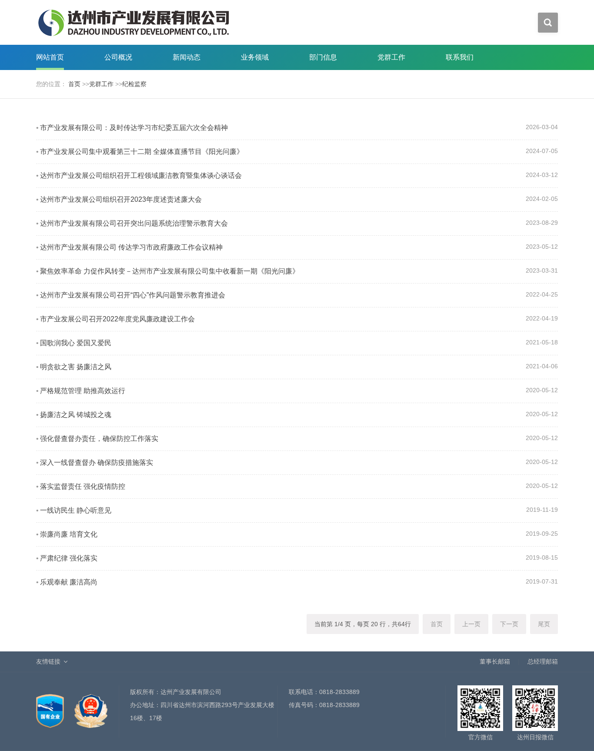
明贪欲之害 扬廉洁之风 (75, 366)
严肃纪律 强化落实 (68, 558)
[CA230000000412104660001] (51, 706)
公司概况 (118, 57)
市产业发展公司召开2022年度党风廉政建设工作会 (117, 319)
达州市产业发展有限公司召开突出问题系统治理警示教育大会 (134, 223)
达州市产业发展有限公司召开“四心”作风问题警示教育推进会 (132, 295)
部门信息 (323, 57)
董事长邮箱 (495, 661)
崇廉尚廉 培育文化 (68, 534)
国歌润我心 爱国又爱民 (75, 343)
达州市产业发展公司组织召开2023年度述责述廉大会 (121, 199)
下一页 (509, 624)
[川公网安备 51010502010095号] (90, 706)
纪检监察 (134, 83)
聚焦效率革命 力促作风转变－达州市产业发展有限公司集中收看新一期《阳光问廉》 (169, 271)
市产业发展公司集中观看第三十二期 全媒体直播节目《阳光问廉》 (142, 151)
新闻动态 (186, 57)
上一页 (471, 624)
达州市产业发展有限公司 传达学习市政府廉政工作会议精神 (131, 247)
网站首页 (50, 57)
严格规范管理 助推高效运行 (82, 390)
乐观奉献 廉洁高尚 (68, 582)
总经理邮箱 (542, 661)
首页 (74, 83)
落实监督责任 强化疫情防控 (82, 486)
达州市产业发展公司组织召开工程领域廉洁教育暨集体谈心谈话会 (141, 175)
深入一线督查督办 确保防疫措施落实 (96, 462)
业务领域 (255, 57)
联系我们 (460, 57)
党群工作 (391, 57)
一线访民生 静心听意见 (75, 510)
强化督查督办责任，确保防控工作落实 (99, 438)
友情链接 (48, 661)
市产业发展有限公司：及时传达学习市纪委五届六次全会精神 (134, 127)
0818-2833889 (339, 691)
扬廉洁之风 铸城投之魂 (75, 414)
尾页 (544, 624)
